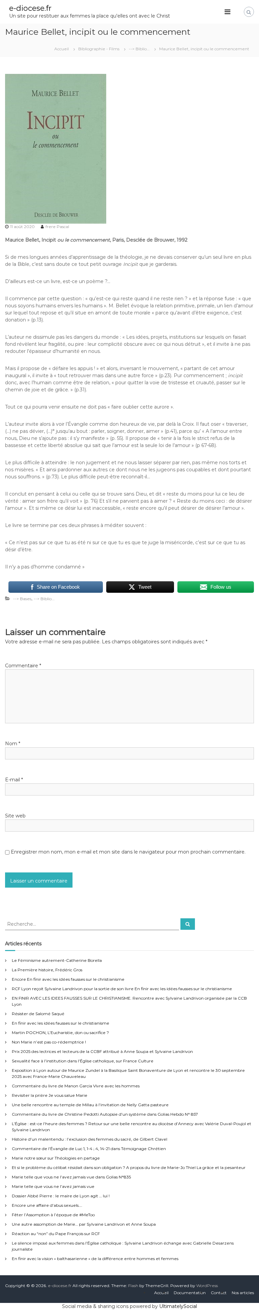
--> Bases (22, 598)
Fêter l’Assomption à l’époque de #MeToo (53, 1214)
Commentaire (23, 666)
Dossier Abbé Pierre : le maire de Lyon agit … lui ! (61, 1195)
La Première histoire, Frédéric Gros (47, 969)
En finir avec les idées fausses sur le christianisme (60, 1023)
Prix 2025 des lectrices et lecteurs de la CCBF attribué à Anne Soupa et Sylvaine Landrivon (102, 1051)
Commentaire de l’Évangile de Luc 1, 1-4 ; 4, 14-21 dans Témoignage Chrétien (89, 1148)
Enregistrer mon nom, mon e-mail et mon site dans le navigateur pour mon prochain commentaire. (128, 852)
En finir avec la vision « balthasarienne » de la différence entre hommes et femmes (95, 1258)
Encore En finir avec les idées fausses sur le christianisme (68, 979)
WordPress (207, 1285)
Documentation (190, 1292)
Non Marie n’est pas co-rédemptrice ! (49, 1041)
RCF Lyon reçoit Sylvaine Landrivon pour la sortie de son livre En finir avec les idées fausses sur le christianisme (122, 988)
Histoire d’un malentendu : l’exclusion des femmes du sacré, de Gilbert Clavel (89, 1139)
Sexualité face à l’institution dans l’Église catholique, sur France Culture (82, 1060)
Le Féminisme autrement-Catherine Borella (57, 960)
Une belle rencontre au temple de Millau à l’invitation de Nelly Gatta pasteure (90, 1104)
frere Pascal (57, 226)
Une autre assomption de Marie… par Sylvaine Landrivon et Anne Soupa (84, 1224)
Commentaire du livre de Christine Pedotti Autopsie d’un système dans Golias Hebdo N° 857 (105, 1114)
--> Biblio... (139, 48)
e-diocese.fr (30, 8)
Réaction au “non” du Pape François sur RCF (56, 1233)
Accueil (161, 1292)
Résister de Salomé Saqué (38, 1013)
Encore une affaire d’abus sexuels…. (47, 1205)
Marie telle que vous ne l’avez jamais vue (53, 1186)
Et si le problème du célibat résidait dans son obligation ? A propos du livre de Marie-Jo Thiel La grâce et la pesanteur (129, 1167)
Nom (12, 744)
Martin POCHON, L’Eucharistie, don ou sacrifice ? (60, 1032)
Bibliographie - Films (98, 48)
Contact (219, 1292)
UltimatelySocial (178, 1306)
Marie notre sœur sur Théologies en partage (56, 1158)
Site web (15, 816)
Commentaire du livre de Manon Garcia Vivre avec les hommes (76, 1085)
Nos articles (243, 1292)
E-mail (14, 780)
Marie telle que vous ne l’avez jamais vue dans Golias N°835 (71, 1176)
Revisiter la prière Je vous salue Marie (49, 1095)
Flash (133, 1285)
